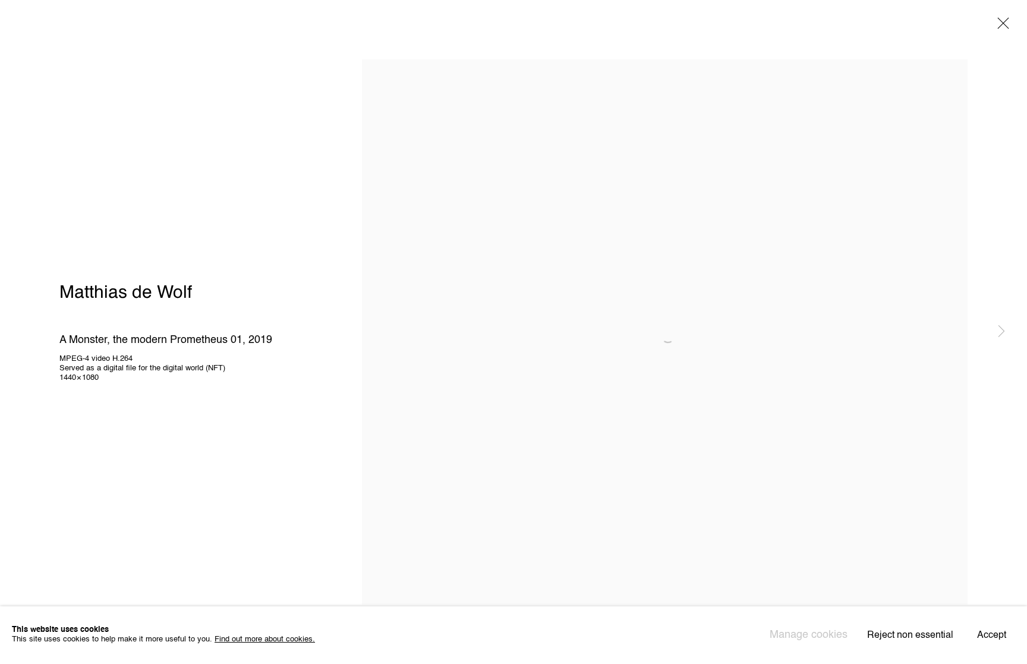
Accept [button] (991, 636)
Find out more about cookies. (265, 640)
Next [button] (1001, 332)
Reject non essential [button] (910, 636)
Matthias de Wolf (125, 293)
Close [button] (1000, 27)
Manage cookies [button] (809, 635)
